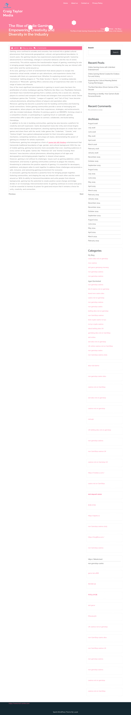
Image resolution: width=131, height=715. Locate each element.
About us (74, 3)
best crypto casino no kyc (97, 320)
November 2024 (94, 207)
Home (65, 3)
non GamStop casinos (96, 315)
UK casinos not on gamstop (98, 627)
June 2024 (92, 224)
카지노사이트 (92, 595)
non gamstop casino (95, 307)
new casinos (92, 263)
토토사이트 (92, 505)
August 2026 (93, 123)
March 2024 (92, 236)
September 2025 (94, 165)
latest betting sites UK (96, 328)
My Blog (118, 29)
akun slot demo (93, 366)
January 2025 (93, 199)
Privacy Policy (97, 3)
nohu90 (91, 419)
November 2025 (94, 157)
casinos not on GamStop (96, 387)
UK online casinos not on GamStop (100, 346)
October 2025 (93, 161)
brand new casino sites (96, 293)
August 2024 (93, 220)
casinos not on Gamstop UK (98, 462)
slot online (91, 337)
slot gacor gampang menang (98, 267)
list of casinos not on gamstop (98, 289)
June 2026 (92, 132)
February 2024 (93, 241)
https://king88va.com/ (96, 537)
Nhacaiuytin (92, 616)
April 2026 (92, 140)
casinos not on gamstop (96, 408)
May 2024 (91, 228)
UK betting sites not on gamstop (99, 430)
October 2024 (93, 211)
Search (91, 48)
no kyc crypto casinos (95, 324)
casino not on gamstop (96, 298)
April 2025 (92, 186)
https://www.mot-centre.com (19, 703)
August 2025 (93, 170)
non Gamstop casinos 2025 (97, 355)
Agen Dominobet (94, 281)
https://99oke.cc (94, 516)
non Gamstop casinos (95, 548)
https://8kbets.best (95, 559)
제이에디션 (92, 584)
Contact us (85, 3)
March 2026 (92, 144)
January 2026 (93, 153)
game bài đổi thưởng (57, 142)
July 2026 (91, 128)
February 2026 (93, 149)
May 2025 (91, 182)
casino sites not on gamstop (98, 259)
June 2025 (92, 178)
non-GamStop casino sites (97, 637)
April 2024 (92, 232)
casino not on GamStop (96, 483)
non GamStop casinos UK (97, 451)
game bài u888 (93, 573)
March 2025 (92, 190)
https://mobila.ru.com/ (96, 473)
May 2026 (91, 136)
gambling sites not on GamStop (99, 333)
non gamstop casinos (95, 272)
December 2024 (94, 203)
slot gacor (91, 605)
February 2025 (93, 195)
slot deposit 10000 (95, 494)
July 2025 (91, 174)
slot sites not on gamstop (97, 342)
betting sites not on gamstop (98, 311)
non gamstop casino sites (97, 376)
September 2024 (94, 216)
